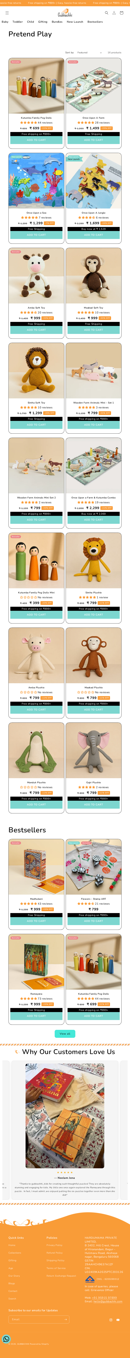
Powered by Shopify (39, 1344)
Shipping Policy (55, 1260)
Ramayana (36, 993)
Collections (14, 1252)
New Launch (75, 22)
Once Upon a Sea (36, 212)
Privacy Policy (54, 1245)
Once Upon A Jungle (93, 212)
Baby (5, 22)
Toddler (18, 22)
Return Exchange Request (61, 1275)
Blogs (11, 1283)
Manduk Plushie (36, 782)
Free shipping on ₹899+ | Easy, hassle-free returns (95, 3)
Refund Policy (54, 1252)
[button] (7, 13)
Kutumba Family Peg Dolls (36, 117)
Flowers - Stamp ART (93, 899)
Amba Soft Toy (36, 307)
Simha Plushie (93, 592)
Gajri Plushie (93, 782)
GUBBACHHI (23, 1344)
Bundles (57, 22)
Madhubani (36, 899)
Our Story (14, 1275)
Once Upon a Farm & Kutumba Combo (93, 497)
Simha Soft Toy (36, 402)
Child (30, 22)
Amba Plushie (36, 687)
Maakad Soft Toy (93, 307)
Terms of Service (56, 1268)
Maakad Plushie (94, 687)
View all (65, 1033)
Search (12, 1298)
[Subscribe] (65, 1319)
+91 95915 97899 (104, 1298)
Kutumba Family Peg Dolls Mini (36, 592)
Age (10, 1268)
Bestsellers (95, 22)
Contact (12, 1291)
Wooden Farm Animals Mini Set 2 (36, 497)
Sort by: (69, 52)
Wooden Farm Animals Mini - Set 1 (93, 402)
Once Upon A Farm (94, 117)
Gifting (43, 22)
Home (11, 1245)
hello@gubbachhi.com (108, 1301)
